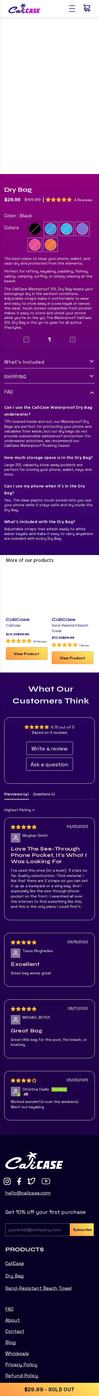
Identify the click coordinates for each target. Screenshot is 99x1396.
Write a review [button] (49, 748)
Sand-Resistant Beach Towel (38, 1288)
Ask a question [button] (49, 764)
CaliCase (18, 619)
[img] (23, 827)
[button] (59, 199)
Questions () (44, 794)
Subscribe (82, 1229)
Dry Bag (14, 1276)
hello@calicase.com (28, 1193)
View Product (26, 653)
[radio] (35, 229)
